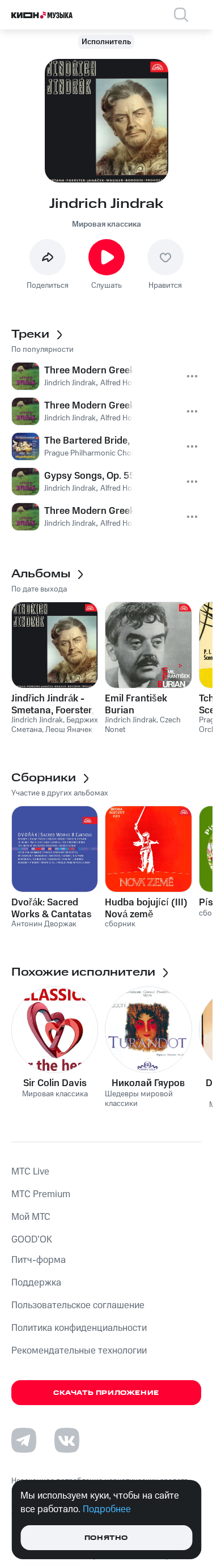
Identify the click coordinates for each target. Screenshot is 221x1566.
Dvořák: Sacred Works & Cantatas (51, 908)
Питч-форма (38, 1260)
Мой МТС (30, 1217)
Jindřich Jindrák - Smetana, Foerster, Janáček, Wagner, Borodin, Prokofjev (52, 704)
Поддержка (36, 1283)
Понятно (106, 1538)
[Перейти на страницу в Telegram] (23, 1440)
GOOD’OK (31, 1239)
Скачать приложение (106, 1393)
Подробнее (107, 1509)
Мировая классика (106, 224)
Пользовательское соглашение (77, 1305)
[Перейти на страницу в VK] (66, 1440)
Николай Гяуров (148, 1083)
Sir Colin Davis (55, 1083)
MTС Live (30, 1171)
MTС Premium (40, 1194)
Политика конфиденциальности (79, 1328)
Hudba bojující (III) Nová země (146, 908)
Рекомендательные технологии (79, 1351)
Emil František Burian (136, 704)
